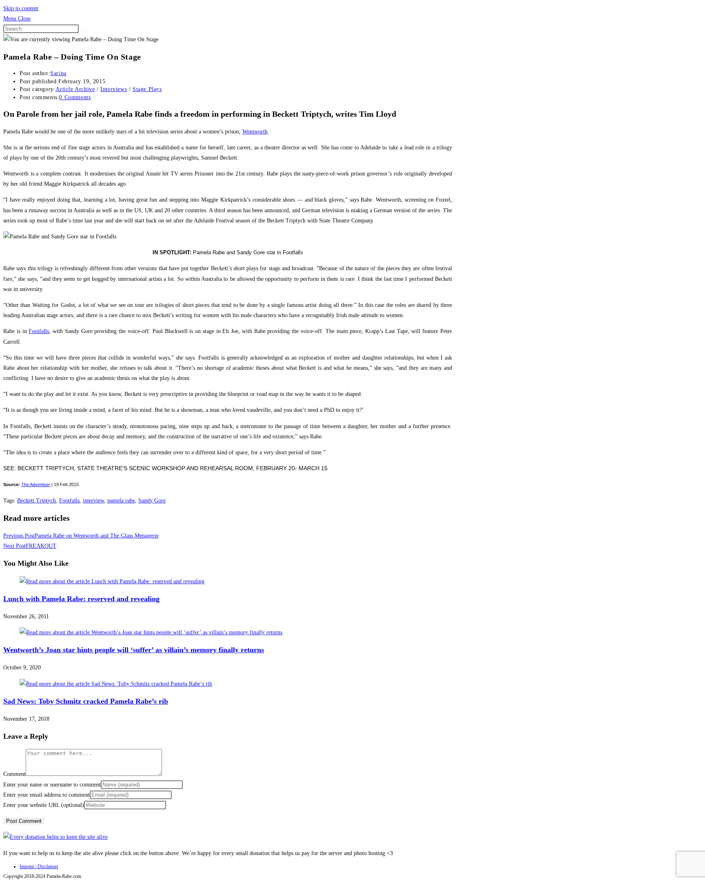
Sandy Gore (152, 501)
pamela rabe (121, 501)
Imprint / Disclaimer (39, 866)
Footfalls (39, 331)
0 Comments (75, 97)
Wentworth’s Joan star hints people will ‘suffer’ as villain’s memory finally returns (133, 650)
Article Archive (75, 89)
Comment (14, 774)
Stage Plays (147, 89)
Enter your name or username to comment (52, 785)
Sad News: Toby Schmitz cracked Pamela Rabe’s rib (85, 701)
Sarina (58, 73)
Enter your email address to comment (46, 795)
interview (93, 501)
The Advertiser (35, 484)
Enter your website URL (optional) (43, 805)
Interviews (113, 89)
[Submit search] (83, 30)
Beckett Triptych (36, 501)
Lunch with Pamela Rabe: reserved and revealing (81, 599)
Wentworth (255, 132)
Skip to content (20, 8)
